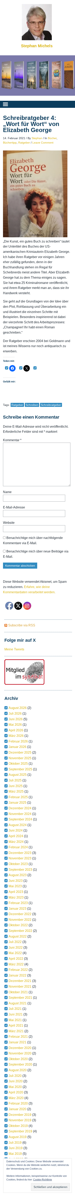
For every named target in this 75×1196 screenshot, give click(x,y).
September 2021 (20, 997)
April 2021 (16, 1025)
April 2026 (16, 730)
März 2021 (16, 1031)
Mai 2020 (15, 1087)
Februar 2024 (18, 847)
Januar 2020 (17, 1109)
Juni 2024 (16, 830)
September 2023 (20, 869)
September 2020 (20, 1064)
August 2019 (18, 1137)
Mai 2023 (15, 886)
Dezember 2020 (20, 1048)
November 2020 (20, 1053)
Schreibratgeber (51, 404)
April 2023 (16, 892)
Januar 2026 (17, 747)
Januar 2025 (17, 802)
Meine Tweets (14, 649)
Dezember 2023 (20, 853)
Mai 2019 (15, 1153)
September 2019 (20, 1131)
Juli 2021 (15, 1008)
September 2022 (20, 930)
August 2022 (18, 936)
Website (9, 522)
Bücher (52, 138)
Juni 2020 (16, 1081)
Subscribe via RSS (21, 625)
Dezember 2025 (20, 752)
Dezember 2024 (20, 808)
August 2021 (18, 1003)
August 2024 (18, 825)
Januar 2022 (17, 975)
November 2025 (20, 758)
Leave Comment (42, 142)
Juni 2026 (16, 719)
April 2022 (16, 958)
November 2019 (20, 1120)
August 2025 (18, 774)
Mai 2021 (15, 1020)
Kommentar (12, 440)
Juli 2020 (15, 1075)
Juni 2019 (16, 1148)
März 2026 (16, 735)
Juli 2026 (15, 713)
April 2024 (16, 836)
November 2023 (20, 858)
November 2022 (20, 919)
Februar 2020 (18, 1103)
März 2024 (16, 841)
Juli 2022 (15, 942)
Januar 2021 (17, 1042)
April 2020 (16, 1092)
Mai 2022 (15, 953)
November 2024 (20, 814)
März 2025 (16, 791)
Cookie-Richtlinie (42, 1179)
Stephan (37, 138)
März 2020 (16, 1098)
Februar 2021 (18, 1036)
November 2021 (20, 986)
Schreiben (32, 404)
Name (7, 492)
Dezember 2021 (20, 981)
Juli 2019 (15, 1142)
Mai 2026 (15, 724)
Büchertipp (10, 142)
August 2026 (18, 708)
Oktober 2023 (18, 864)
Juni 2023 (16, 880)
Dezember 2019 (20, 1114)
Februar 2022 (18, 969)
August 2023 (18, 875)
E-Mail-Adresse (14, 507)
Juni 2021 (16, 1014)
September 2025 (20, 769)
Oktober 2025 (18, 763)
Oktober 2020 (18, 1059)
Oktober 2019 (18, 1126)
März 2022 (16, 964)
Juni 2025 (16, 786)
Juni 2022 (16, 947)
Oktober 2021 (18, 992)
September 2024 (20, 819)
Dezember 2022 (20, 914)
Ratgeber (24, 142)
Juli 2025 (15, 780)
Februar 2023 (18, 903)
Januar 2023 (17, 908)
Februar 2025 (18, 797)
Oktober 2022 (18, 925)
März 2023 (16, 897)
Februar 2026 (18, 741)
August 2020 (18, 1070)
